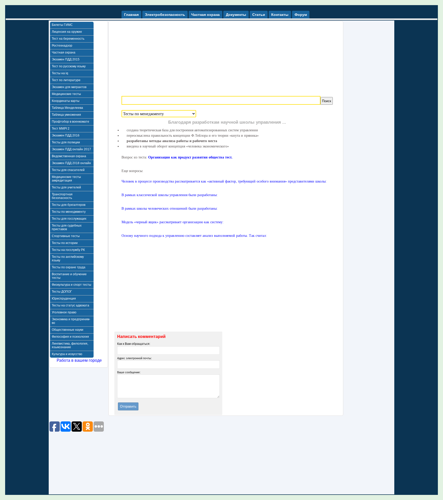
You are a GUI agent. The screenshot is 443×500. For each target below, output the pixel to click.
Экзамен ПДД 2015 (65, 59)
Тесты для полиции (66, 142)
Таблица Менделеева (67, 108)
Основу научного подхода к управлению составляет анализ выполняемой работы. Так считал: (194, 236)
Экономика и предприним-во (71, 321)
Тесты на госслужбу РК (68, 250)
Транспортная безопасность (62, 196)
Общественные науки (67, 330)
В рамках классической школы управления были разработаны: (170, 195)
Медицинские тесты (66, 94)
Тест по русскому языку (69, 66)
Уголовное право (64, 312)
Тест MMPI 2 (60, 128)
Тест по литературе (66, 80)
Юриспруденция (64, 298)
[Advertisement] (227, 57)
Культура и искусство (67, 354)
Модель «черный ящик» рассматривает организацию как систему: (173, 222)
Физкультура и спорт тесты (71, 284)
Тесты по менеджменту (69, 212)
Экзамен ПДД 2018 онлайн (71, 163)
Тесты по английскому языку (68, 258)
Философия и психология (70, 336)
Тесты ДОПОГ (62, 291)
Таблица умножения (66, 114)
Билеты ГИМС (62, 25)
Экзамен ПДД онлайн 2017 (71, 149)
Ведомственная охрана (69, 156)
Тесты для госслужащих (69, 218)
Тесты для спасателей (68, 170)
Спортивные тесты (66, 236)
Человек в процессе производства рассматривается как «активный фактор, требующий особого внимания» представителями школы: (224, 181)
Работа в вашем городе (79, 360)
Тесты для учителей (66, 187)
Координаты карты (65, 101)
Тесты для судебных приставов (67, 227)
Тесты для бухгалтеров (68, 205)
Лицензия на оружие (67, 32)
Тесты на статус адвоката (70, 305)
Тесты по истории (65, 243)
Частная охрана (63, 52)
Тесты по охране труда (68, 267)
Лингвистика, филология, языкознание (70, 345)
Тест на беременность (68, 38)
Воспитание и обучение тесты (69, 276)
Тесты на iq (60, 73)
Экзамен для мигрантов (69, 87)
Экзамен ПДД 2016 (65, 135)
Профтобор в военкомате (70, 121)
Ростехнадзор (62, 45)
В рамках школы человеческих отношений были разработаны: (170, 208)
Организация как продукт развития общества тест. (190, 157)
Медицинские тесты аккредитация (66, 178)
